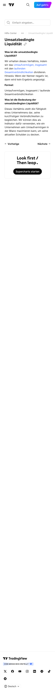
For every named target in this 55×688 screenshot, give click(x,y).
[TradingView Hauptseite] (11, 5)
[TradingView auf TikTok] (49, 671)
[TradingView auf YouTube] (20, 671)
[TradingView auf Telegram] (42, 671)
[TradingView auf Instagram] (27, 671)
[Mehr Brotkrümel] (22, 33)
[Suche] (28, 5)
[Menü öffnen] (4, 5)
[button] (11, 33)
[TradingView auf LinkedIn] (34, 671)
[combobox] (27, 23)
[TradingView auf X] (5, 671)
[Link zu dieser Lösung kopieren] (25, 44)
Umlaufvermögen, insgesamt (30, 64)
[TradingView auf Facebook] (12, 671)
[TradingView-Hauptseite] (15, 658)
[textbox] (28, 22)
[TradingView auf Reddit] (5, 679)
